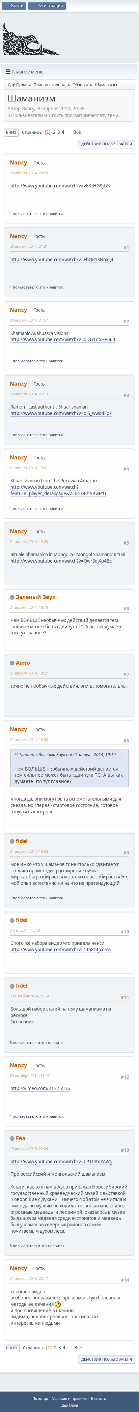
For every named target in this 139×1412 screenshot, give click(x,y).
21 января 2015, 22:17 (29, 1278)
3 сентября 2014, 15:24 (29, 995)
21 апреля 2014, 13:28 (29, 541)
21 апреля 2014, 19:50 (29, 739)
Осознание (22, 1022)
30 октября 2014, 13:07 (30, 1075)
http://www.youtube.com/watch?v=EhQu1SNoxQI (61, 260)
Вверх (12, 1347)
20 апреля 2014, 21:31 (29, 246)
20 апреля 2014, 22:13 (29, 393)
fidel (22, 841)
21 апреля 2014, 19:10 (29, 607)
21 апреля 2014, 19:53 (29, 851)
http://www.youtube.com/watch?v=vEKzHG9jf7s (60, 186)
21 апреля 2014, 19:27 (29, 672)
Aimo (23, 662)
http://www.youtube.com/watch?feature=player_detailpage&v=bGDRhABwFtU (58, 490)
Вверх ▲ (99, 1398)
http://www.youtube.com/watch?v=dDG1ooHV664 (62, 339)
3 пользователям (25, 1042)
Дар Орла (69, 1405)
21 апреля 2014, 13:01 (29, 467)
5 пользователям (25, 1245)
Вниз (11, 132)
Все (77, 132)
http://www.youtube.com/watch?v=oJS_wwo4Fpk (61, 413)
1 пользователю (24, 213)
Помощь (40, 1398)
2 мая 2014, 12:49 (25, 930)
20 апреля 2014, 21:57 (29, 320)
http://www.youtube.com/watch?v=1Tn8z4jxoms (60, 950)
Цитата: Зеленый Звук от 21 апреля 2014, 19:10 (68, 754)
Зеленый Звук (36, 597)
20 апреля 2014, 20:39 (29, 172)
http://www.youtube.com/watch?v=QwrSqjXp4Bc (61, 561)
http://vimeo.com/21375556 (40, 1088)
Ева (21, 1138)
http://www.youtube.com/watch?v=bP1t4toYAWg (61, 1162)
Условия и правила (69, 1398)
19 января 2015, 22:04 (29, 1148)
